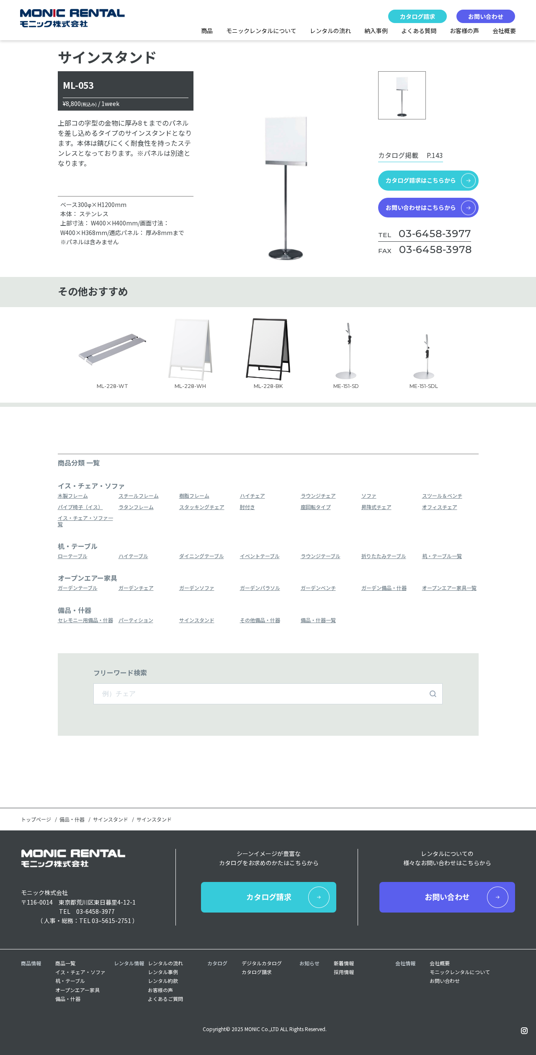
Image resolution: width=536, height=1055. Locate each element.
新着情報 (344, 963)
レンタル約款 (163, 981)
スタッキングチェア (201, 507)
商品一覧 (65, 963)
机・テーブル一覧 (442, 556)
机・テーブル (70, 981)
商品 (207, 31)
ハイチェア (252, 496)
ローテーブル (73, 556)
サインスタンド (196, 620)
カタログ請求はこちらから (421, 180)
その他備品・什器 (260, 620)
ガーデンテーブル (78, 588)
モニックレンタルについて (261, 31)
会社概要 (504, 31)
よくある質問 (418, 31)
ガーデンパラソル (260, 588)
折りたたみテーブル (383, 556)
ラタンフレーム (136, 507)
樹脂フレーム (194, 496)
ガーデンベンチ (318, 588)
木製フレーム (73, 496)
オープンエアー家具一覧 (449, 588)
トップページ (36, 819)
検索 (433, 693)
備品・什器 (72, 819)
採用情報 (344, 972)
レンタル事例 (163, 972)
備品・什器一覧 (318, 620)
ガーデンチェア (136, 588)
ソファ (368, 496)
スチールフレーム (139, 496)
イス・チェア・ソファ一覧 (85, 521)
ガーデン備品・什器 (384, 588)
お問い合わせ (485, 16)
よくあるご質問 (165, 999)
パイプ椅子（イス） (80, 507)
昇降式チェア (376, 507)
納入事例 (376, 31)
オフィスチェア (439, 507)
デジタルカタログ (262, 963)
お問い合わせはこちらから (421, 207)
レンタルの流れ (330, 31)
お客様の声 (464, 31)
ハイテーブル (133, 556)
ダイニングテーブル (201, 556)
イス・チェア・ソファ (80, 972)
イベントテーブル (260, 556)
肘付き (247, 507)
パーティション (136, 620)
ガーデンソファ (196, 588)
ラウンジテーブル (320, 556)
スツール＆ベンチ (442, 496)
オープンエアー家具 (77, 990)
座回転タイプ (316, 507)
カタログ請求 (417, 16)
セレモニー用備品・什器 (85, 620)
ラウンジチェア (318, 496)
